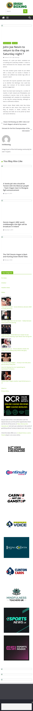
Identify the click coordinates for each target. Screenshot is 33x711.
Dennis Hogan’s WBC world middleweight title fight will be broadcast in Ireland (15, 224)
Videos (3, 292)
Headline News (7, 43)
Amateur (3, 283)
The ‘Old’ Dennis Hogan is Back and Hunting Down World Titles (15, 255)
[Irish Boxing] (3, 18)
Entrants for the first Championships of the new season (16, 129)
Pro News (15, 43)
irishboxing (16, 57)
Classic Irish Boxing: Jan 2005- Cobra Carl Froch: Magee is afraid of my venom (16, 123)
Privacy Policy (5, 391)
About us (3, 388)
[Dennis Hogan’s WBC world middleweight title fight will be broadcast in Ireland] (16, 201)
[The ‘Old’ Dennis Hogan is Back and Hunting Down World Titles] (16, 237)
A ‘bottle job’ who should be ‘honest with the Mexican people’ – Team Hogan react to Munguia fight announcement (16, 186)
